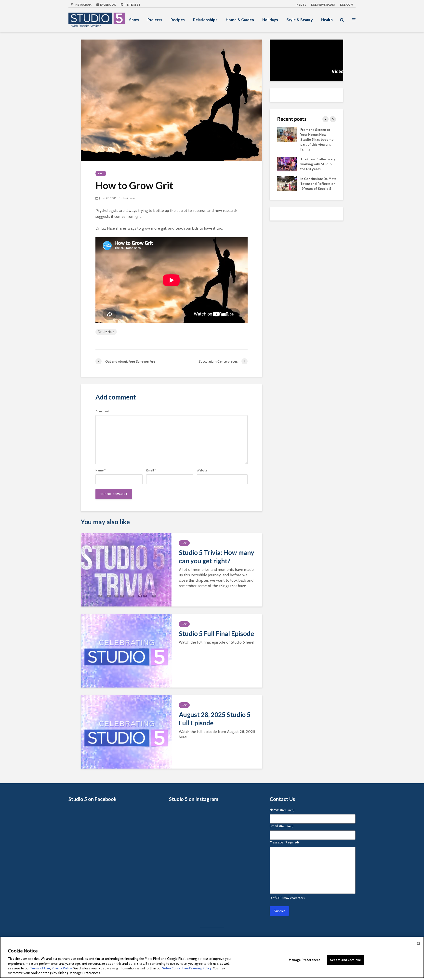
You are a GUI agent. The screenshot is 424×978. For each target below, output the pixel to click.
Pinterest (132, 4)
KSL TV (301, 4)
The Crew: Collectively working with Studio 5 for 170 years (317, 164)
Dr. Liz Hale (106, 332)
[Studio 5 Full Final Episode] (126, 650)
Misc (101, 173)
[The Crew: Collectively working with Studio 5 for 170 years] (287, 163)
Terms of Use (40, 968)
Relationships (205, 19)
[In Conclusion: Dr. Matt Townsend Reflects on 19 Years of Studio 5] (287, 183)
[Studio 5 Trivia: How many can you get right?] (126, 569)
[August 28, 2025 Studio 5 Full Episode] (126, 731)
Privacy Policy (62, 968)
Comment (102, 411)
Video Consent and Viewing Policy (187, 968)
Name (100, 470)
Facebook (107, 4)
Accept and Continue (345, 960)
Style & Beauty (299, 19)
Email (151, 470)
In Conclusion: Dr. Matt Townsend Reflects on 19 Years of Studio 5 (318, 184)
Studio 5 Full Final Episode (216, 633)
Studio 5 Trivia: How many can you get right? (216, 557)
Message (284, 842)
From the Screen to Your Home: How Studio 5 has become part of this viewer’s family (316, 139)
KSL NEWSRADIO (323, 4)
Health (327, 19)
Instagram (83, 4)
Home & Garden (240, 19)
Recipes (178, 19)
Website (202, 470)
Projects (154, 19)
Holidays (270, 19)
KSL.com (346, 4)
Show (134, 19)
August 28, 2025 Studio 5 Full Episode (215, 719)
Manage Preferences (304, 960)
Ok (418, 943)
